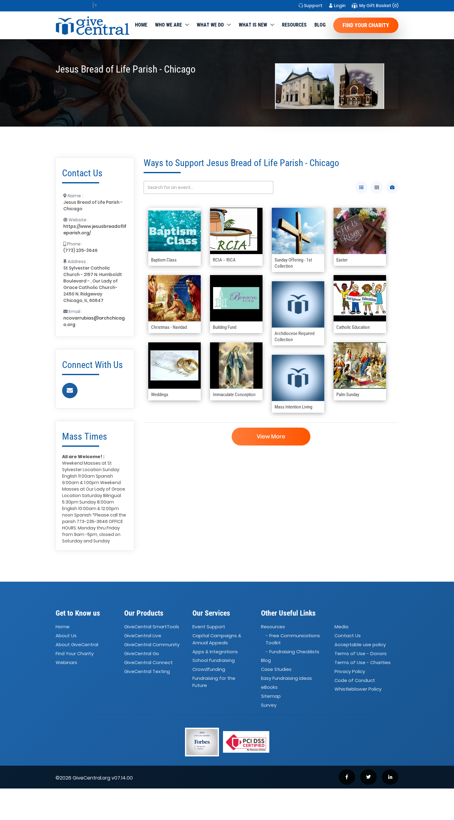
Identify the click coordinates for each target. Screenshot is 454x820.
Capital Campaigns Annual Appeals (216, 639)
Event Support (208, 627)
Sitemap (271, 696)
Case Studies (276, 669)
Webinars (66, 662)
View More (271, 436)
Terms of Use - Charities (362, 662)
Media (341, 627)
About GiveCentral (77, 644)
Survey (268, 705)
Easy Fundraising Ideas (286, 678)
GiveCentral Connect (148, 662)
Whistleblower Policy (357, 689)
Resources (294, 25)
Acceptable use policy (360, 644)
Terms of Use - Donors (360, 653)
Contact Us (347, 635)
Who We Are (168, 25)
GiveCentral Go (141, 653)
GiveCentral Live (142, 635)
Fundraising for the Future (213, 681)
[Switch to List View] (361, 187)
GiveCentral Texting (147, 671)
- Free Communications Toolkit (293, 639)
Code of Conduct (354, 680)
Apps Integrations (215, 651)
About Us (66, 635)
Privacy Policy (349, 671)
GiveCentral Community (151, 644)
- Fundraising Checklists (292, 651)
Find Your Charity (366, 25)
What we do (210, 25)
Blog (320, 25)
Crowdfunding (208, 669)
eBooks (269, 687)
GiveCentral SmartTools (151, 627)
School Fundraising (213, 660)
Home (141, 25)
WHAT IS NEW (253, 25)
